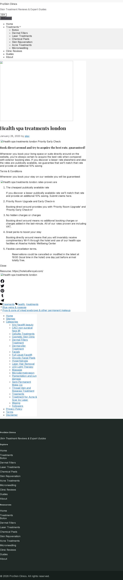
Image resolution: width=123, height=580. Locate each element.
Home (9, 23)
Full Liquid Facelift (22, 354)
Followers (17, 405)
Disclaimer (12, 414)
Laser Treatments (22, 35)
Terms (9, 411)
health (21, 304)
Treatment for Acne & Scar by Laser (24, 398)
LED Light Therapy (22, 366)
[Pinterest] (43, 290)
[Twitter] (43, 286)
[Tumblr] (43, 295)
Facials (16, 351)
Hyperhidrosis (20, 360)
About (9, 56)
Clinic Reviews (14, 50)
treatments (32, 304)
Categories (12, 321)
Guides (10, 53)
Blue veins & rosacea (14, 307)
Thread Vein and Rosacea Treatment (23, 389)
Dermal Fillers (20, 32)
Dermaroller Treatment (19, 347)
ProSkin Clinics (8, 3)
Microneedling (20, 47)
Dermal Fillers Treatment (20, 341)
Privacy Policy (14, 408)
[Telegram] (43, 300)
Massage (17, 369)
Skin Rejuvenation (22, 41)
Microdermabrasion (23, 372)
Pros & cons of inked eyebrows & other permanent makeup (36, 310)
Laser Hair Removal (23, 363)
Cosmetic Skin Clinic (23, 336)
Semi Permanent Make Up (21, 383)
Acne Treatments (22, 44)
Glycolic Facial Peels (23, 357)
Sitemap (10, 318)
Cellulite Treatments (23, 333)
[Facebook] (43, 281)
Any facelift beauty (22, 324)
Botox (15, 29)
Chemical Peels (20, 38)
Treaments (8, 304)
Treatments (12, 26)
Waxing (16, 402)
